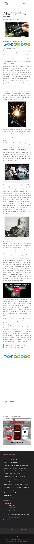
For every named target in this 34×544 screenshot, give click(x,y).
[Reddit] (15, 44)
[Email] (25, 44)
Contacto (16, 532)
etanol (11, 471)
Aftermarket (14, 457)
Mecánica (15, 479)
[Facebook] (5, 44)
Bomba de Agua (25, 460)
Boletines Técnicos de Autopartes (18, 512)
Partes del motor (8, 484)
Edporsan (8, 19)
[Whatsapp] (18, 44)
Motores (11, 482)
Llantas (24, 476)
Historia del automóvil (9, 476)
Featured (17, 471)
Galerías (7, 519)
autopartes (6, 460)
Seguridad (18, 487)
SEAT (12, 487)
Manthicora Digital (15, 539)
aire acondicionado (23, 457)
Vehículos (25, 493)
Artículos (7, 503)
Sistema (6, 490)
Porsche (26, 484)
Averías (13, 460)
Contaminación (7, 468)
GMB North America (15, 473)
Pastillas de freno (18, 484)
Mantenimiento (8, 479)
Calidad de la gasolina (9, 465)
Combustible (25, 465)
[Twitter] (8, 44)
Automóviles (10, 505)
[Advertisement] (17, 375)
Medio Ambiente (24, 479)
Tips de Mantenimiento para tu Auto (18, 514)
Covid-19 (15, 468)
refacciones (7, 487)
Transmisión (18, 493)
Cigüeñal (18, 465)
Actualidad (6, 457)
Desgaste (6, 471)
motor (5, 482)
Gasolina (6, 473)
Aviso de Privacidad (21, 530)
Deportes (12, 507)
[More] (28, 44)
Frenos (22, 471)
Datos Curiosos (22, 468)
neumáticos (22, 482)
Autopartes (10, 510)
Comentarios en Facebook (11, 405)
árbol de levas (7, 495)
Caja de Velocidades (13, 462)
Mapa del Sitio (9, 530)
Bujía (5, 462)
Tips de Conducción (9, 493)
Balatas (18, 460)
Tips (23, 490)
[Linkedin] (11, 44)
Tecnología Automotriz (15, 490)
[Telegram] (22, 44)
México (16, 482)
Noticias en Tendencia (12, 517)
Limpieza (18, 476)
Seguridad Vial (25, 487)
